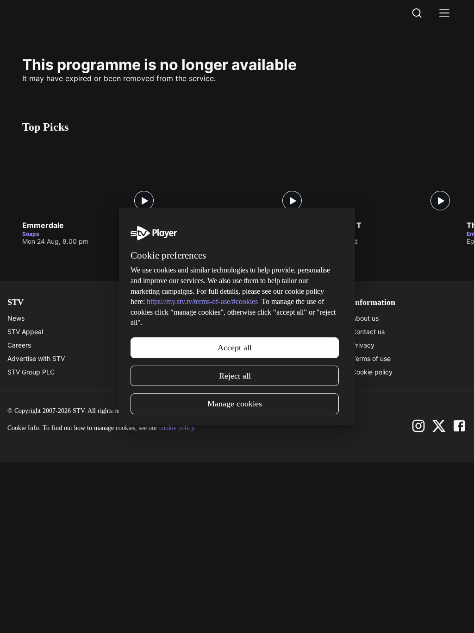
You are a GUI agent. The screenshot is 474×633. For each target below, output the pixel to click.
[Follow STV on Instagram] (418, 425)
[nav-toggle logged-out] (444, 13)
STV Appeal (25, 331)
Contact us (368, 331)
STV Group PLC (31, 372)
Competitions (257, 372)
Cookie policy (372, 372)
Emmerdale (43, 225)
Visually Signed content (157, 358)
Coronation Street (203, 225)
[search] (416, 13)
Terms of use (371, 358)
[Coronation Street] (239, 178)
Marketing (252, 345)
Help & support (145, 331)
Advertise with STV (36, 358)
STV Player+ (255, 318)
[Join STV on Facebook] (459, 425)
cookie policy (176, 427)
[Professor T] (387, 178)
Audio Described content (159, 372)
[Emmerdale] (91, 178)
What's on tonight (263, 331)
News (16, 318)
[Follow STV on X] (438, 425)
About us (365, 318)
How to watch (258, 358)
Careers (19, 345)
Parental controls (147, 318)
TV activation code (150, 345)
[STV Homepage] (44, 13)
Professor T (340, 225)
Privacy (363, 345)
